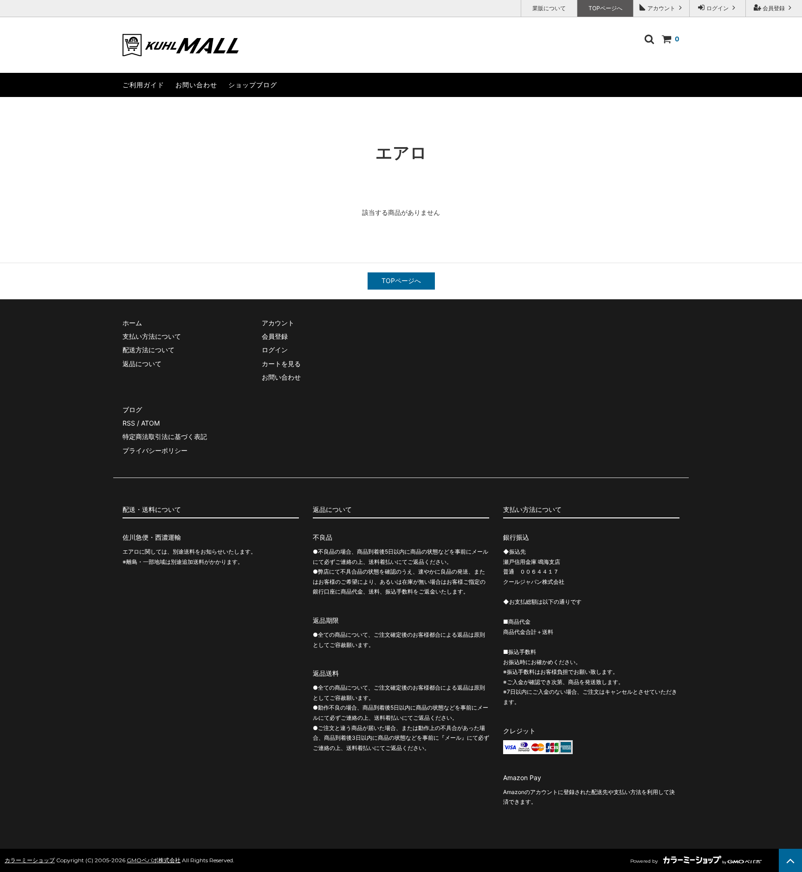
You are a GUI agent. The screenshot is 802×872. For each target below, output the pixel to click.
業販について (549, 8)
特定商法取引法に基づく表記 (165, 436)
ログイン (717, 8)
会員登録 (773, 8)
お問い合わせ (196, 85)
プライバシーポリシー (155, 450)
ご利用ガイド (143, 85)
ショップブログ (252, 85)
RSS (129, 423)
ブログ (132, 409)
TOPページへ (605, 8)
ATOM (150, 423)
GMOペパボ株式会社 (154, 860)
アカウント (661, 8)
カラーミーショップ (30, 860)
